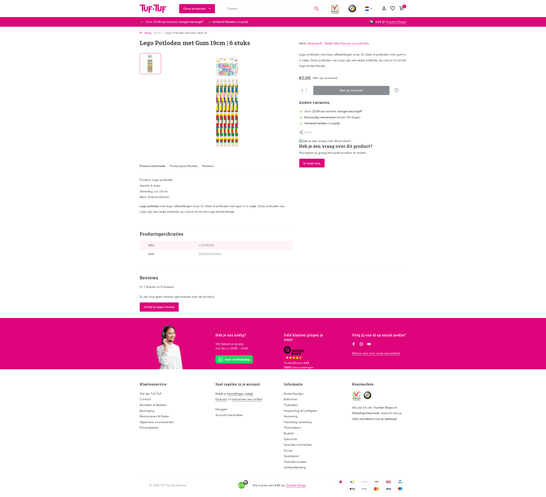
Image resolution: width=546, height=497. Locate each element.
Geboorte (290, 439)
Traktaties (291, 405)
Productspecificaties (184, 166)
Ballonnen (291, 399)
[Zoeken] (316, 8)
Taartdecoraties (295, 462)
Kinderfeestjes (293, 394)
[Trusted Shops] (352, 8)
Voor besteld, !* (333, 111)
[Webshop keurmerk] (335, 8)
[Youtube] (369, 344)
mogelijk (322, 123)
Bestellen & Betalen (153, 405)
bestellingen (235, 394)
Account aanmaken (229, 415)
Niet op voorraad (351, 90)
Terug (147, 32)
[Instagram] (361, 344)
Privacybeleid (149, 428)
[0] (400, 8)
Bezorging (147, 411)
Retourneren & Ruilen (154, 416)
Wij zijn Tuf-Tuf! (150, 394)
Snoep (288, 450)
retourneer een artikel (247, 399)
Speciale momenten (298, 445)
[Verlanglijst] (392, 8)
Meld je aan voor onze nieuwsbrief (376, 353)
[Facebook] (353, 344)
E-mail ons (311, 163)
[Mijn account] (384, 8)
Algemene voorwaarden (157, 422)
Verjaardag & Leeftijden (300, 411)
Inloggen (221, 409)
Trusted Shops (396, 22)
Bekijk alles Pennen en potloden (347, 43)
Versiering (291, 416)
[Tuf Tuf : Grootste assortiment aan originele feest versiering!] (156, 8)
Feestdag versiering (297, 422)
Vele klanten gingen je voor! (303, 337)
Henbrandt (314, 43)
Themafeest (292, 428)
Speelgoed (291, 456)
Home (157, 32)
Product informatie (152, 166)
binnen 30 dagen (332, 117)
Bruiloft (289, 433)
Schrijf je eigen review (159, 307)
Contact (145, 399)
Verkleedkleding (295, 467)
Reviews (208, 166)
